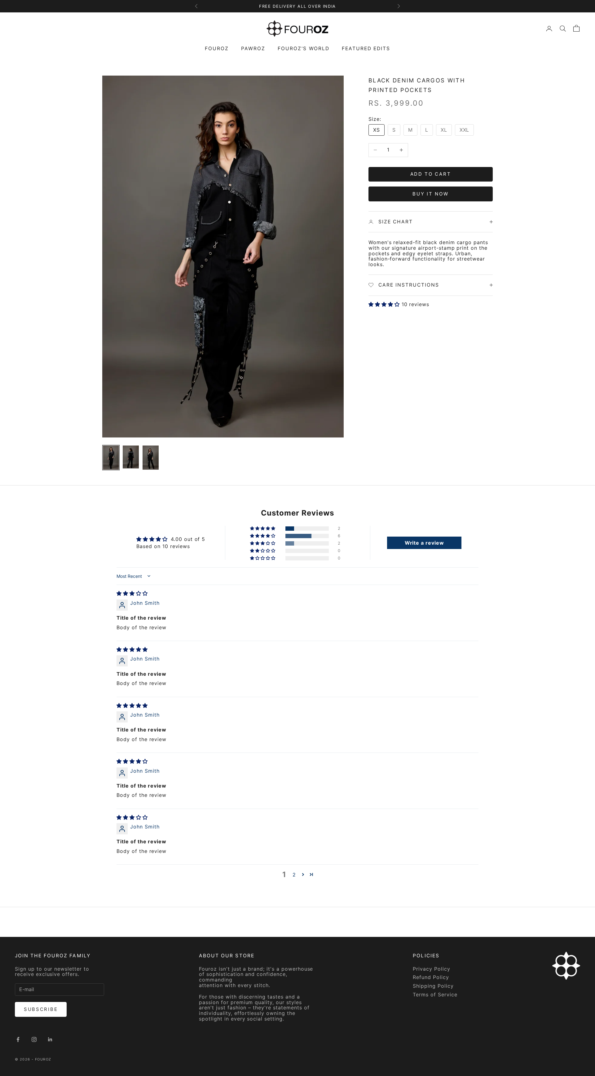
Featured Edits (366, 48)
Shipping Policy (433, 986)
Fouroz (217, 48)
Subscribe (41, 1009)
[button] (385, 304)
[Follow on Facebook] (18, 1039)
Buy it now (430, 193)
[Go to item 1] (111, 457)
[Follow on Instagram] (34, 1039)
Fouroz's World (303, 48)
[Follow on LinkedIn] (50, 1039)
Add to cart (430, 174)
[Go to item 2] (130, 457)
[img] (132, 593)
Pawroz (253, 48)
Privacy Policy (431, 969)
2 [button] (294, 875)
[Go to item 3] (150, 457)
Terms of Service (435, 994)
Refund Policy (431, 977)
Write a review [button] (424, 543)
